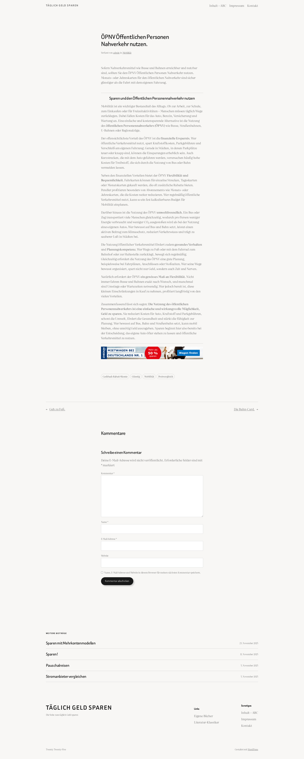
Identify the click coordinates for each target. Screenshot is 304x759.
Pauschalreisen (57, 665)
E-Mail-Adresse (109, 538)
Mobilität (127, 52)
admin (116, 52)
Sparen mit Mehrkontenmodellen (70, 643)
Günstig (136, 376)
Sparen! (52, 654)
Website (105, 555)
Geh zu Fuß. (57, 409)
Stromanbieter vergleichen (66, 676)
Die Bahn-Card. (244, 409)
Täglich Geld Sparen (62, 5)
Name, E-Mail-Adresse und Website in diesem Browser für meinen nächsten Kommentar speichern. (152, 572)
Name (104, 521)
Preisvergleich (165, 376)
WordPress (253, 749)
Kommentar (107, 473)
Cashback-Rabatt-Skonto (115, 376)
